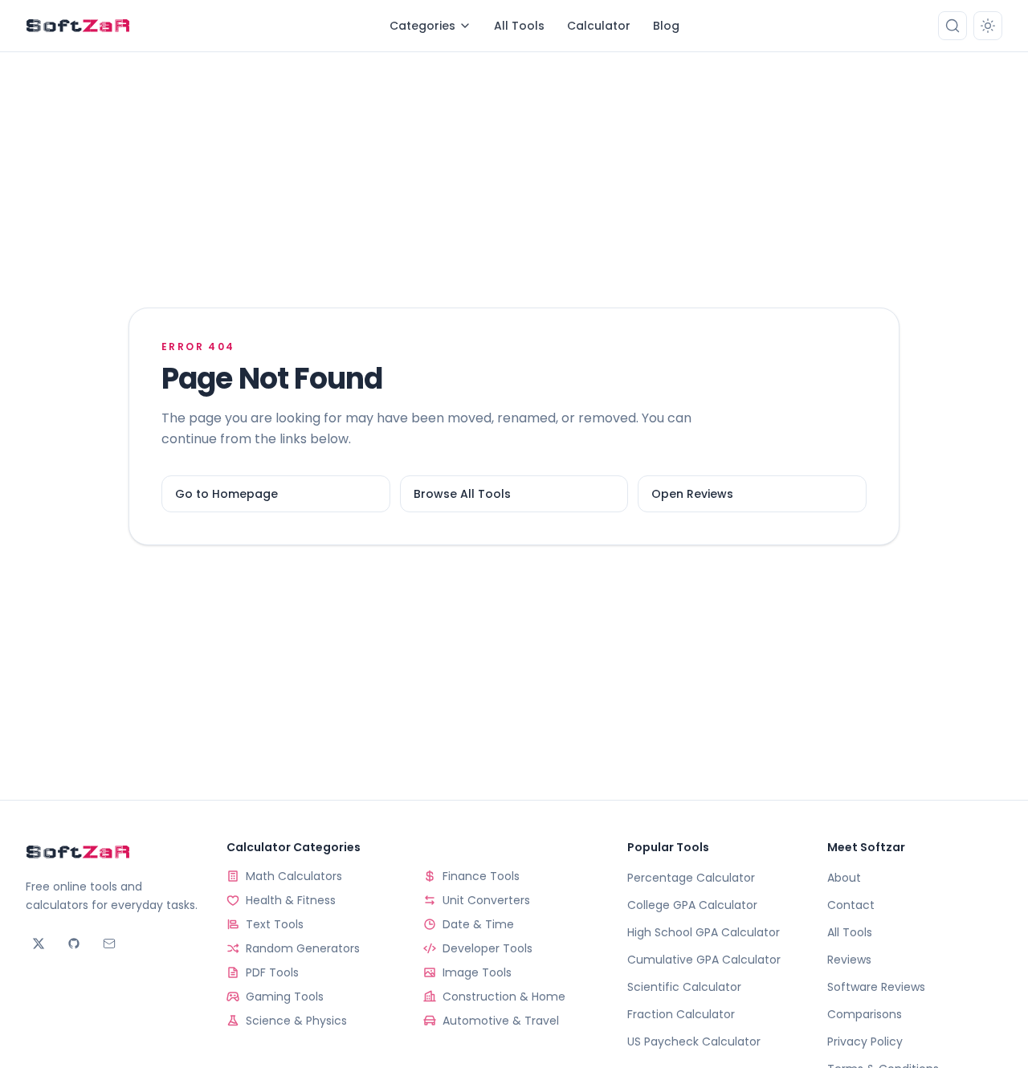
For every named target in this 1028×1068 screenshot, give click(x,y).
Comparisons (864, 1014)
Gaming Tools (285, 997)
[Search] (952, 25)
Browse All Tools (462, 494)
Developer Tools (487, 948)
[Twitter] (38, 943)
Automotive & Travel (501, 1021)
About (844, 878)
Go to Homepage (226, 494)
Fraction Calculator (681, 1014)
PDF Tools (272, 972)
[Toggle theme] (987, 25)
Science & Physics (296, 1021)
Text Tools (275, 924)
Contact (851, 905)
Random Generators (303, 948)
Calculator (598, 26)
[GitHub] (74, 943)
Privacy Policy (865, 1041)
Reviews (849, 960)
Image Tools (477, 972)
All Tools (519, 26)
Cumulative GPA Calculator (704, 960)
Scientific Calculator (684, 987)
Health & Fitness (291, 900)
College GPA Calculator (692, 905)
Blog (666, 26)
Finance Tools (481, 876)
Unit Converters (486, 900)
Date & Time (478, 924)
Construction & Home (504, 997)
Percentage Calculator (691, 878)
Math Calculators (294, 876)
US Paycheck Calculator (694, 1041)
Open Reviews (692, 494)
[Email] (109, 943)
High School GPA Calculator (703, 932)
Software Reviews (876, 987)
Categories (422, 26)
